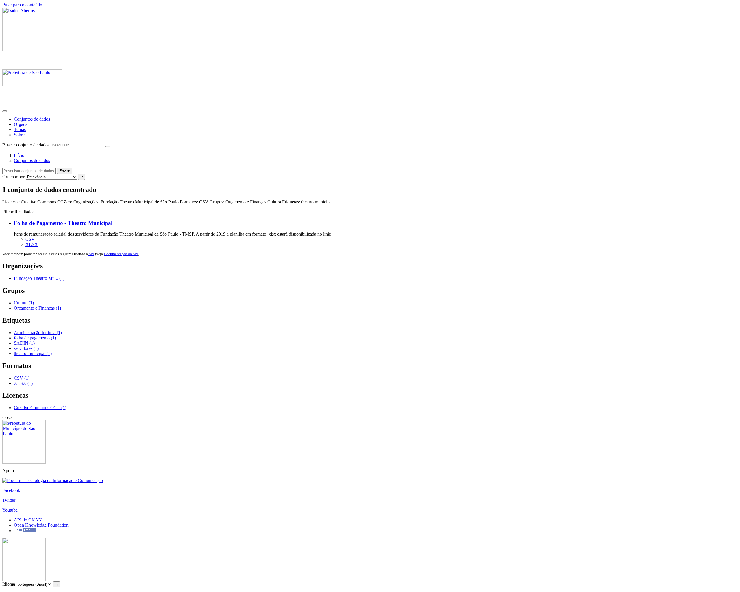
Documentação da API (121, 254)
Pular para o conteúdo (22, 4)
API (91, 254)
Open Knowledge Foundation (41, 525)
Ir (81, 177)
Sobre (19, 134)
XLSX (31, 244)
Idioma (8, 584)
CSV (30, 239)
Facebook (11, 490)
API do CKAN (28, 519)
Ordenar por (13, 176)
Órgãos (20, 124)
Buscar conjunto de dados (25, 144)
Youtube (10, 510)
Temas (20, 129)
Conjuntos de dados (32, 119)
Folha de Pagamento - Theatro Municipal (63, 223)
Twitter (8, 500)
